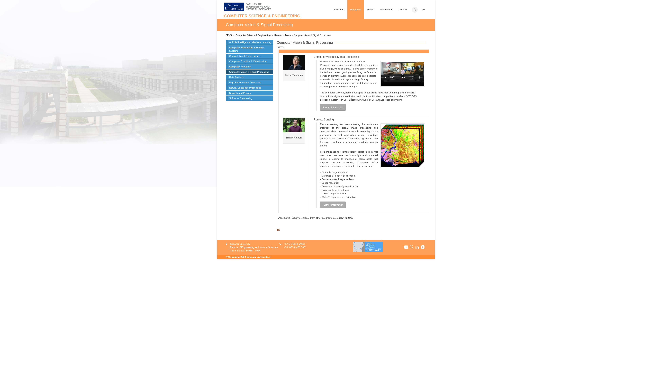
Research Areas (282, 35)
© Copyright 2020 (236, 257)
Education (338, 9)
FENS (229, 35)
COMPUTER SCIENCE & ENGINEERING (262, 16)
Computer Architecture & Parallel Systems (246, 49)
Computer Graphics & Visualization (248, 61)
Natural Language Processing (245, 87)
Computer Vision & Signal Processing (249, 72)
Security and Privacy (240, 93)
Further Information (332, 107)
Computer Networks (240, 66)
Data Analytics (236, 77)
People (370, 9)
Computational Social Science (245, 56)
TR (423, 9)
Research (355, 9)
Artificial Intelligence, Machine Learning (250, 42)
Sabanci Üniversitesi (258, 257)
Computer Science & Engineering (253, 35)
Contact (403, 9)
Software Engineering (240, 98)
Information (386, 9)
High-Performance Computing (245, 82)
